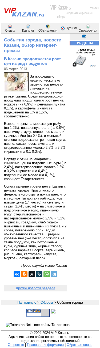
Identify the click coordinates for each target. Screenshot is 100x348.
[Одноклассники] (24, 274)
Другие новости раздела (35, 288)
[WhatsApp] (46, 274)
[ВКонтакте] (17, 274)
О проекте (16, 345)
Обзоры (47, 302)
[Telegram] (54, 274)
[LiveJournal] (39, 274)
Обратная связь (79, 345)
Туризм (71, 28)
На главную (26, 302)
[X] (32, 274)
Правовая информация (45, 345)
